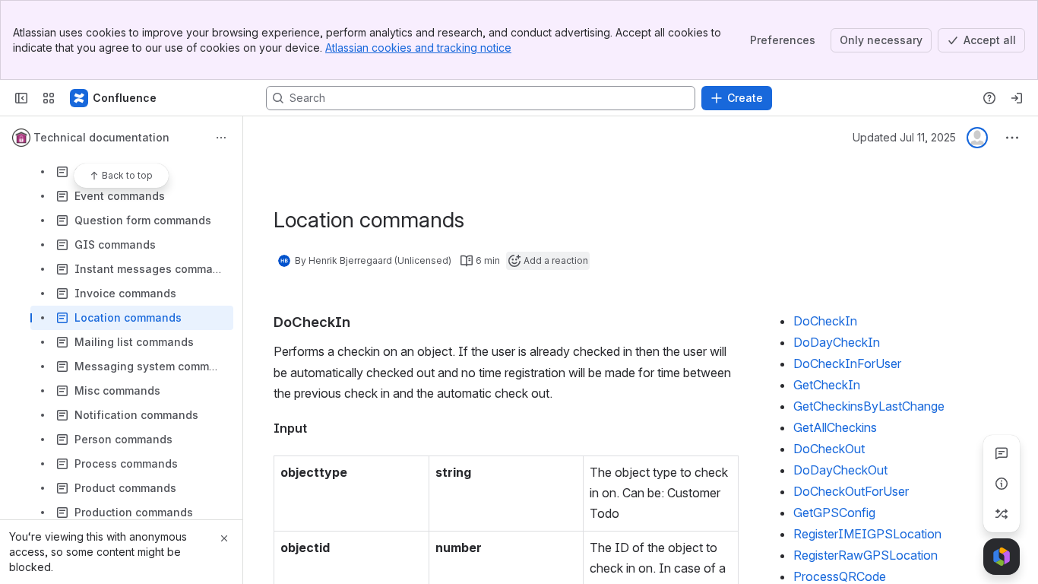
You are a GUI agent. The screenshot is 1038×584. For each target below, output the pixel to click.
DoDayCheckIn (836, 342)
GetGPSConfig (834, 512)
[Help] (989, 98)
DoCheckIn (825, 320)
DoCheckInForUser (847, 363)
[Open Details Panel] (1001, 483)
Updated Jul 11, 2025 (904, 137)
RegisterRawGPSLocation (865, 555)
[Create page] (1001, 514)
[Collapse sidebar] (21, 98)
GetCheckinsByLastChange (869, 406)
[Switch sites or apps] (48, 98)
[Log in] (1017, 98)
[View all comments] (1001, 453)
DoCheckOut (829, 448)
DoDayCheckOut (840, 470)
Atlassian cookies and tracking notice (418, 47)
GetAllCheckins (835, 427)
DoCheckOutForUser (851, 491)
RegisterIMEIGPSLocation (867, 533)
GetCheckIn (826, 384)
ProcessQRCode (839, 576)
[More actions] (221, 138)
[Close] (224, 538)
